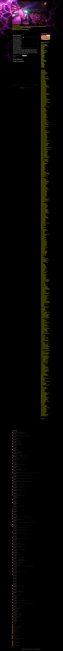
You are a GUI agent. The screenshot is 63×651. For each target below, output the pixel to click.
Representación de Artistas (17, 443)
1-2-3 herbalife (15, 596)
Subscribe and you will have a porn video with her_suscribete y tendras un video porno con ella (25, 522)
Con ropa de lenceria (16, 497)
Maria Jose (14, 599)
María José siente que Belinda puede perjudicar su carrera (20, 600)
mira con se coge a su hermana (17, 492)
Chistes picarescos (15, 529)
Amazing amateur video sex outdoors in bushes (19, 495)
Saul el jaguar (15, 571)
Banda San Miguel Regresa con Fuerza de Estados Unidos (20, 538)
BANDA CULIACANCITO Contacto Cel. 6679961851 (19, 458)
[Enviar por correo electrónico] (22, 55)
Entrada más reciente (16, 84)
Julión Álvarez (15, 588)
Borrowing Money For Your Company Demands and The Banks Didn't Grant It (22, 478)
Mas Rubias (14, 502)
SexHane (14, 461)
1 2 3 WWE (14, 579)
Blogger (41, 649)
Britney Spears (15, 577)
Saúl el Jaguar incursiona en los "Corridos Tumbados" (20, 433)
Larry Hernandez (15, 554)
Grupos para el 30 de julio (16, 500)
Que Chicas (14, 483)
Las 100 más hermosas (16, 518)
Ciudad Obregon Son (16, 466)
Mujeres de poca (15, 477)
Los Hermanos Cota (16, 532)
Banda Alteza (14, 447)
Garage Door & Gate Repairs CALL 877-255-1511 (19, 484)
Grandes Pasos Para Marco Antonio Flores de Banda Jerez (20, 560)
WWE (13, 580)
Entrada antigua (35, 84)
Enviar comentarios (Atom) (27, 87)
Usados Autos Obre (16, 486)
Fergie (14, 505)
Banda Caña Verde (15, 635)
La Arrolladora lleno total (16, 608)
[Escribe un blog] (23, 55)
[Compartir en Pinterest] (26, 55)
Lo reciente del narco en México (17, 638)
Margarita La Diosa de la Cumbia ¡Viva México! (19, 544)
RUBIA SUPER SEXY (15, 503)
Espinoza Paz (15, 585)
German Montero (15, 526)
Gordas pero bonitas (16, 631)
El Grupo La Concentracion (17, 435)
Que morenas (15, 630)
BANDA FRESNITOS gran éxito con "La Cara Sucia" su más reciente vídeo (22, 475)
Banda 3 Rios (15, 568)
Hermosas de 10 (15, 524)
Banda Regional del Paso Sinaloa (18, 562)
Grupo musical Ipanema (16, 450)
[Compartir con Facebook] (25, 55)
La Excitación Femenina (16, 642)
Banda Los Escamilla (16, 480)
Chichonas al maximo (16, 494)
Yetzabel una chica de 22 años (17, 626)
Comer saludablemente (16, 597)
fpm (33, 649)
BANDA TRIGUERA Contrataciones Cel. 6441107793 (19, 464)
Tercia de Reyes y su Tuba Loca (17, 613)
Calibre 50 (14, 634)
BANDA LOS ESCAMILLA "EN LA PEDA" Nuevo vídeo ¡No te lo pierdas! (22, 481)
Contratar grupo (15, 446)
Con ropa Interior (15, 460)
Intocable (14, 574)
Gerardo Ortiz (15, 605)
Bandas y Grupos (15, 449)
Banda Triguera (15, 463)
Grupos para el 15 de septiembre (17, 441)
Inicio (26, 84)
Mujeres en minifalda (16, 627)
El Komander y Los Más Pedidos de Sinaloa (18, 557)
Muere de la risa (15, 583)
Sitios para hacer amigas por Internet (17, 591)
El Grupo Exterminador (16, 611)
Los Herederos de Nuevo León (17, 546)
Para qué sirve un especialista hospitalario (18, 519)
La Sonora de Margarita (16, 543)
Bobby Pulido (15, 540)
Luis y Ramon (15, 622)
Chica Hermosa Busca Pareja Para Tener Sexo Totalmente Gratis (21, 516)
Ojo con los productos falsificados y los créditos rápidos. (20, 530)
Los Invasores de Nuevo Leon (17, 452)
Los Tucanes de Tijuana (16, 565)
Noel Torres (14, 619)
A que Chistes (15, 582)
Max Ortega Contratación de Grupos (18, 432)
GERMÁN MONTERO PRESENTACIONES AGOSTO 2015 (20, 527)
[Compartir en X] (24, 55)
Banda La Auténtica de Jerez (17, 469)
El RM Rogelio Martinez (16, 616)
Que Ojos (14, 641)
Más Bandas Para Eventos (16, 563)
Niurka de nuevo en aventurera (17, 594)
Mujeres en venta (15, 521)
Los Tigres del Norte (16, 602)
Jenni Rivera (15, 623)
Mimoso (14, 499)
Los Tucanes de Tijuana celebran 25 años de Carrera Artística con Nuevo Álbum (23, 566)
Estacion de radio (15, 508)
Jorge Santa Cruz (15, 549)
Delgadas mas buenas (16, 645)
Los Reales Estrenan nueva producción (18, 467)
